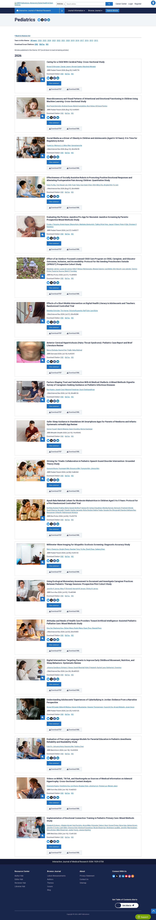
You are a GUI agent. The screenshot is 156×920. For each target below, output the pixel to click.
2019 (72, 40)
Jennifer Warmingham (128, 828)
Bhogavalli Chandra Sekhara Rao (124, 510)
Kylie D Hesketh (91, 667)
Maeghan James (53, 269)
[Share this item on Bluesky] (39, 19)
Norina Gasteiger (86, 429)
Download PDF (56, 89)
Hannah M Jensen (79, 589)
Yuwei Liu (50, 145)
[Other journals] (62, 10)
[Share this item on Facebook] (45, 19)
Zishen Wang (69, 628)
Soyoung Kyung (52, 468)
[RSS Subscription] (132, 876)
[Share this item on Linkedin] (48, 19)
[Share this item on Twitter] (42, 19)
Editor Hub (19, 879)
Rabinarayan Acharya (70, 512)
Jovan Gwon (129, 707)
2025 (44, 40)
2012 (96, 40)
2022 (58, 40)
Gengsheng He (76, 145)
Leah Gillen (63, 828)
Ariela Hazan (65, 224)
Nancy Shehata (52, 350)
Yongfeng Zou (64, 786)
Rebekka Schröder (53, 311)
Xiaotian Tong (75, 549)
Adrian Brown (132, 825)
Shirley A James (92, 589)
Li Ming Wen (66, 145)
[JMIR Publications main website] (34, 4)
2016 (87, 40)
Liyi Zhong (74, 786)
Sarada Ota (107, 510)
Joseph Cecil (60, 389)
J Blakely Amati (66, 825)
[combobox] (85, 4)
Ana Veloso (90, 106)
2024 (49, 40)
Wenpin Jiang (112, 786)
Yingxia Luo (102, 786)
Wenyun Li (58, 145)
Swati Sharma (52, 510)
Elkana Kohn (74, 224)
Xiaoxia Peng (96, 628)
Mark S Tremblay (70, 271)
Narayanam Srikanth (54, 512)
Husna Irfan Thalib (65, 350)
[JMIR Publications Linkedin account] (123, 876)
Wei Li (49, 549)
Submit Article (112, 10)
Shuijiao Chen (83, 786)
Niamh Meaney (63, 429)
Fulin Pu (50, 746)
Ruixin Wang (78, 628)
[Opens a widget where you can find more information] (143, 917)
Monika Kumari (108, 508)
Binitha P (77, 508)
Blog (49, 890)
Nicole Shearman (99, 828)
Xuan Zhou (87, 628)
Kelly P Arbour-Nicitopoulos (82, 269)
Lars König (94, 311)
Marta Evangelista (79, 106)
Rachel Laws (101, 667)
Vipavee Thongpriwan (95, 707)
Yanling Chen (79, 746)
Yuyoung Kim (85, 468)
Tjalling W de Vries (101, 224)
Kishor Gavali (69, 508)
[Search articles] (109, 4)
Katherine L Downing (113, 667)
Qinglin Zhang (64, 549)
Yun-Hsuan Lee (62, 185)
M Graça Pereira (101, 106)
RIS (47, 44)
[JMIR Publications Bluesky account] (113, 876)
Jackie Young (73, 830)
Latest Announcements (56, 876)
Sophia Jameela (76, 510)
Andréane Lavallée (113, 828)
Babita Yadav (98, 510)
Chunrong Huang (53, 786)
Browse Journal (94, 10)
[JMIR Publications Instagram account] (129, 876)
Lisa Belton (108, 269)
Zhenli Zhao (90, 549)
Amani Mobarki (119, 707)
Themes (50, 883)
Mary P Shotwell (66, 589)
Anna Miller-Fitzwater (90, 825)
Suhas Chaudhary (95, 508)
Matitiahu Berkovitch (87, 224)
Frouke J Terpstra (53, 224)
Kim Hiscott (117, 269)
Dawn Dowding (74, 429)
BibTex (42, 44)
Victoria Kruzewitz (76, 311)
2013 (91, 40)
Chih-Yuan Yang (74, 185)
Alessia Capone (98, 269)
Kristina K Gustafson (85, 828)
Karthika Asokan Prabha (55, 508)
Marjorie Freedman (72, 389)
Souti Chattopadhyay (87, 389)
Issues (50, 886)
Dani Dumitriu (77, 825)
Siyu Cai (50, 628)
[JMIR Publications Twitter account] (116, 876)
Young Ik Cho (108, 707)
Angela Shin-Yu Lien (110, 185)
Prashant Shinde (127, 508)
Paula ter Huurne (58, 271)
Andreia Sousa (67, 106)
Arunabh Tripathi (63, 510)
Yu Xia (82, 549)
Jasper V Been (114, 224)
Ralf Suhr (86, 311)
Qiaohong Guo (58, 628)
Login (130, 4)
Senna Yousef (52, 429)
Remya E (117, 508)
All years (33, 40)
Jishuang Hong (58, 746)
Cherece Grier (73, 828)
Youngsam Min (64, 468)
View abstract (54, 83)
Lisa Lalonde (126, 269)
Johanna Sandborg (54, 667)
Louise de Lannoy (65, 269)
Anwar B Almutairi (53, 66)
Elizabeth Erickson (53, 825)
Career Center (121, 4)
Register (138, 4)
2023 (54, 40)
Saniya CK (85, 508)
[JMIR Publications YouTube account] (126, 876)
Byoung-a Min (75, 468)
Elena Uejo (123, 825)
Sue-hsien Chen (86, 185)
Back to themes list (22, 36)
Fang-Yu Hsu (51, 185)
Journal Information (75, 10)
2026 (40, 40)
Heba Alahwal (77, 350)
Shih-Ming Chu (97, 185)
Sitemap (83, 883)
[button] (153, 2)
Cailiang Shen (100, 549)
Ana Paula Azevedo (54, 106)
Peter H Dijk (124, 224)
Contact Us (84, 879)
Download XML (73, 89)
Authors (50, 879)
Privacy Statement (87, 876)
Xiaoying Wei (69, 746)
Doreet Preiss (113, 825)
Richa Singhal (88, 510)
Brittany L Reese (67, 667)
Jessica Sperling (85, 830)
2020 (68, 40)
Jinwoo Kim (95, 468)
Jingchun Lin (93, 786)
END (36, 44)
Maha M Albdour (65, 707)
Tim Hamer (64, 311)
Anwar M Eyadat (53, 707)
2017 (82, 40)
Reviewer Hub (20, 883)
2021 (63, 40)
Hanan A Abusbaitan (79, 707)
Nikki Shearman (62, 830)
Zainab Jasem (65, 66)
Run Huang (51, 389)
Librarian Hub (20, 886)
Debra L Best (103, 825)
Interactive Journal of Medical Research (35, 10)
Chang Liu (55, 549)
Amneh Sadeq (76, 66)
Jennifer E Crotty (53, 828)
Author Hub (19, 876)
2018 (77, 40)
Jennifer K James (53, 589)
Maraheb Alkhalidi (89, 66)
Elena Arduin (51, 830)
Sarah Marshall (79, 667)
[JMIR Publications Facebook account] (120, 876)
